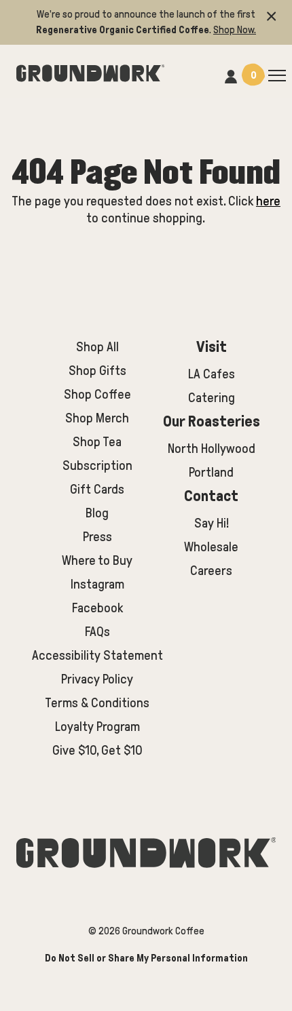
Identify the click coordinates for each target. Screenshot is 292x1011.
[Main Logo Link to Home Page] (90, 71)
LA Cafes (211, 374)
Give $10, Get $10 (97, 750)
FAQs (97, 632)
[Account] (231, 74)
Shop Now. (234, 29)
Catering (211, 398)
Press (97, 537)
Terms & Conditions (97, 703)
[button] (271, 14)
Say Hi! (211, 523)
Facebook (97, 608)
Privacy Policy (97, 679)
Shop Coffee (97, 394)
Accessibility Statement (97, 655)
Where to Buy (97, 560)
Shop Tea (97, 442)
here (268, 201)
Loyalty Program (97, 726)
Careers (211, 570)
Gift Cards (97, 489)
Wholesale (211, 547)
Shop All (97, 347)
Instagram (97, 584)
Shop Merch (97, 418)
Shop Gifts (97, 370)
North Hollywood (211, 448)
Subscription (97, 465)
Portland (211, 472)
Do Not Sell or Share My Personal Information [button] (146, 958)
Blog (97, 513)
